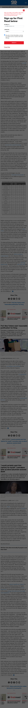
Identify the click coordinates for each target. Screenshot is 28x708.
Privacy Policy (7, 47)
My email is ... (7, 24)
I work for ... (7, 29)
